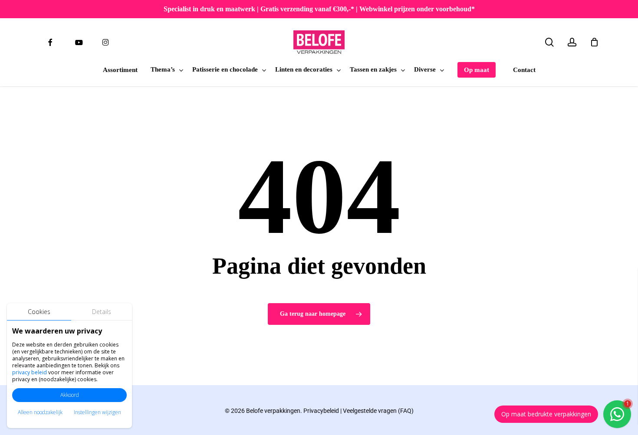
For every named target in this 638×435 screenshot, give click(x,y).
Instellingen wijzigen (97, 412)
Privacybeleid (321, 410)
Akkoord (69, 395)
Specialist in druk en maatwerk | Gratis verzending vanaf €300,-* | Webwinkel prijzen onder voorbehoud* (319, 9)
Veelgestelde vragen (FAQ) (378, 410)
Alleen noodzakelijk (40, 412)
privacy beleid (29, 372)
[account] (572, 42)
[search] (549, 42)
